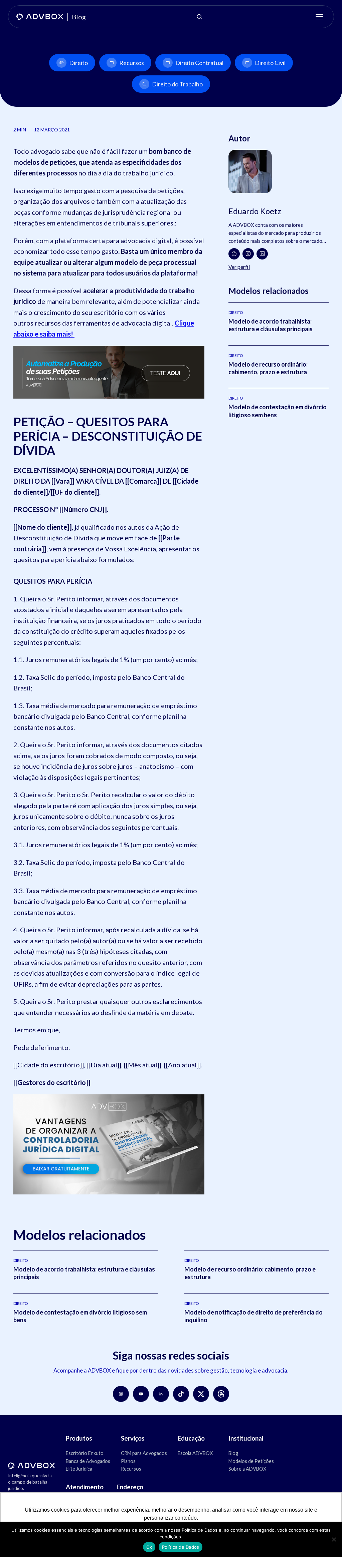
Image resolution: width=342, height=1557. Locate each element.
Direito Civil (270, 62)
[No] (333, 1539)
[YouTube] (141, 1394)
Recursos (131, 62)
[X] (201, 1394)
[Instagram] (248, 254)
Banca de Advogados (88, 1461)
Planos (128, 1461)
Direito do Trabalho (177, 84)
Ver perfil (239, 267)
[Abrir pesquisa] (199, 16)
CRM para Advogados (144, 1453)
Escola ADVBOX (195, 1453)
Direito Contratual (199, 62)
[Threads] (221, 1394)
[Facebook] (234, 254)
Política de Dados (180, 1547)
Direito (78, 62)
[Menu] (319, 16)
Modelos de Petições (251, 1461)
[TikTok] (181, 1394)
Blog (233, 1453)
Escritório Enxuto (85, 1453)
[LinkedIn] (262, 254)
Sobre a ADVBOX (247, 1469)
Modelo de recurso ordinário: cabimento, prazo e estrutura (268, 368)
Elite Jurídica (79, 1469)
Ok (149, 1547)
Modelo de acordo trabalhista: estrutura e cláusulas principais (270, 325)
